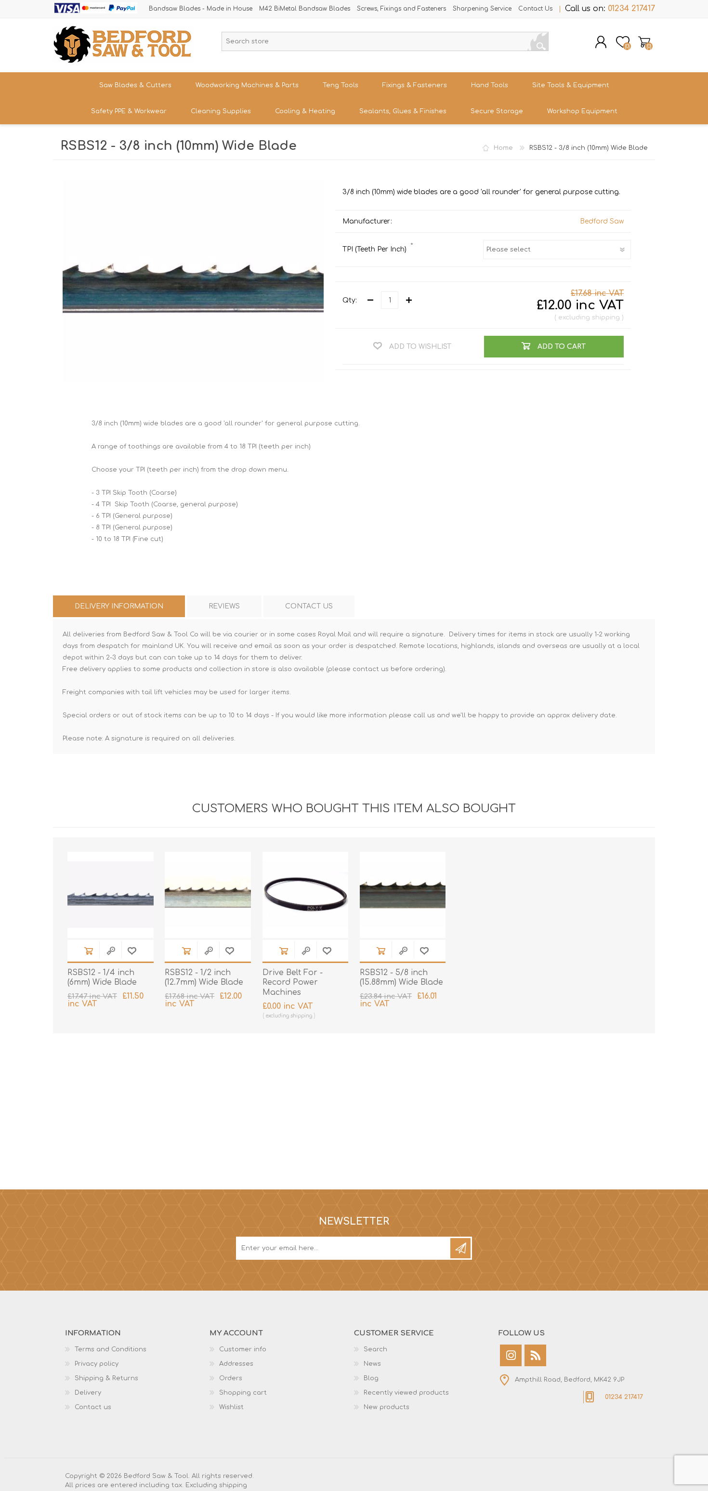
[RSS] (535, 1355)
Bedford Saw (602, 221)
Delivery (88, 1392)
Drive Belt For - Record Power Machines (292, 982)
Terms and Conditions (110, 1349)
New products (386, 1407)
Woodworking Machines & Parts (247, 85)
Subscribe (460, 1248)
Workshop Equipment (582, 111)
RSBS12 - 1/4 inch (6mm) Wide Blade (102, 977)
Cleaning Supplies (221, 111)
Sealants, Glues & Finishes (402, 111)
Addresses (236, 1363)
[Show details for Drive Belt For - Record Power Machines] (305, 895)
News (372, 1363)
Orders (230, 1378)
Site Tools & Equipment (570, 85)
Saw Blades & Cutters (135, 85)
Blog (371, 1378)
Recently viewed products (406, 1392)
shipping (606, 317)
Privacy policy (96, 1363)
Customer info (242, 1349)
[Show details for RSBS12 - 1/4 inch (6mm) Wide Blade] (110, 895)
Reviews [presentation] (224, 606)
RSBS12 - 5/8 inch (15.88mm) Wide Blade (401, 977)
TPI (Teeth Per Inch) (375, 249)
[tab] (119, 606)
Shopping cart (644, 42)
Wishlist (231, 1407)
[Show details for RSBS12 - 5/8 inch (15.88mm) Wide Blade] (403, 895)
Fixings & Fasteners (414, 85)
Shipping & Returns (106, 1378)
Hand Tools (489, 85)
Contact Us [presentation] (309, 606)
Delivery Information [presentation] (119, 606)
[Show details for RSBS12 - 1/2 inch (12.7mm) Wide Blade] (208, 895)
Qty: (349, 300)
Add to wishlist (132, 951)
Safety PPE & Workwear (129, 111)
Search (538, 41)
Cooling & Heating (305, 111)
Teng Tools (340, 85)
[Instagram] (511, 1355)
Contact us (93, 1407)
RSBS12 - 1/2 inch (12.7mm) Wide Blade (204, 977)
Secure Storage (497, 111)
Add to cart (88, 951)
